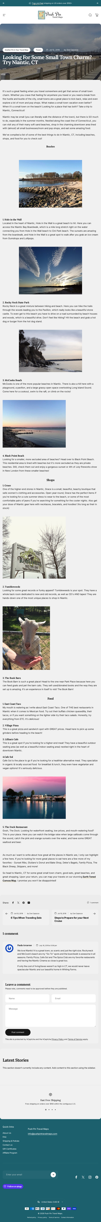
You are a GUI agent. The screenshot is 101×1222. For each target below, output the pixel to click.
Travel (38, 50)
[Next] (97, 3)
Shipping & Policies (11, 1141)
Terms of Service (75, 1039)
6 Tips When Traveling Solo (26, 917)
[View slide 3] (52, 1109)
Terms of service (54, 1217)
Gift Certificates (9, 1149)
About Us (7, 1133)
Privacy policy (42, 1217)
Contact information (67, 1217)
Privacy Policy (58, 1039)
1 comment (94, 903)
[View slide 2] (48, 1109)
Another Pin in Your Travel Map (16, 50)
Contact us (7, 1145)
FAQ (4, 1137)
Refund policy (31, 1217)
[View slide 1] (45, 1109)
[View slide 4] (55, 1109)
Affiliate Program (10, 1153)
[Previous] (4, 3)
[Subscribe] (53, 1174)
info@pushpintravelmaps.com (42, 1133)
